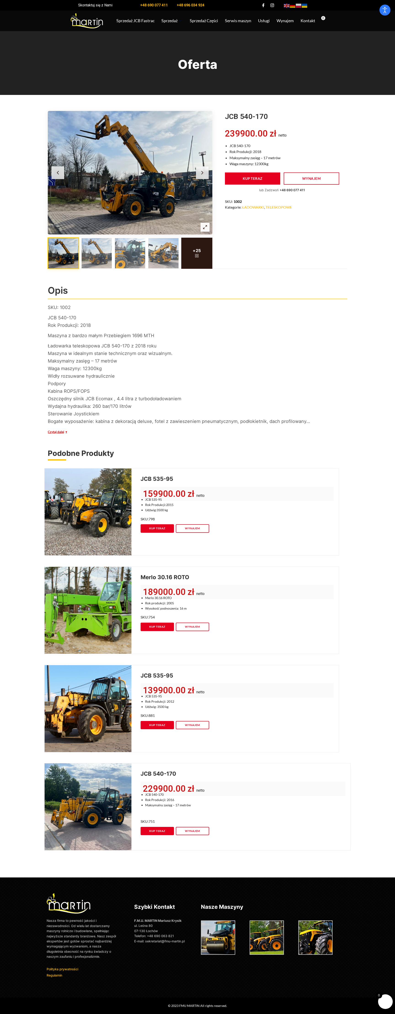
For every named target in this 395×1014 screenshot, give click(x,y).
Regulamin (54, 975)
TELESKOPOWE (279, 207)
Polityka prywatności (63, 969)
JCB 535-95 (157, 479)
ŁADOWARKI (253, 207)
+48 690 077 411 (292, 190)
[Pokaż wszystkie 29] (196, 253)
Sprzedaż (169, 20)
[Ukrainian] (305, 5)
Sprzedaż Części (204, 20)
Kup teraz (252, 178)
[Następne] (202, 172)
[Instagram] (272, 5)
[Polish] (299, 5)
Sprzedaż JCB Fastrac (135, 20)
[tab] (63, 253)
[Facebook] (263, 5)
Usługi (264, 20)
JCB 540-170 (158, 773)
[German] (293, 5)
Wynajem (285, 20)
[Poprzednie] (57, 172)
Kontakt (308, 20)
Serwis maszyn (238, 20)
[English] (287, 5)
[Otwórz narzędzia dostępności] (384, 10)
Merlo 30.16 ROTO (165, 577)
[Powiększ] (205, 227)
